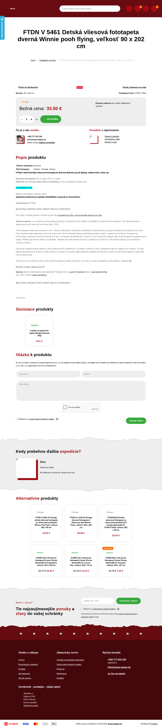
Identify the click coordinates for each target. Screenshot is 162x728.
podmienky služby (87, 617)
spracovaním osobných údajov (42, 419)
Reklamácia (61, 673)
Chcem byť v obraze (128, 601)
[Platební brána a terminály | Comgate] (30, 723)
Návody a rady (111, 142)
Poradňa (21, 669)
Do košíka (52, 119)
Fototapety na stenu (47, 60)
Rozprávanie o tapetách (28, 664)
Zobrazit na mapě (30, 705)
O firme (21, 660)
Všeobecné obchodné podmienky (70, 660)
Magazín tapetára (112, 136)
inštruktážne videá (112, 139)
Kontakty (60, 678)
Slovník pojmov (24, 678)
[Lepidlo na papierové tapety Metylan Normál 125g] (39, 318)
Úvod (33, 60)
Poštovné (60, 669)
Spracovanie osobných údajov (69, 664)
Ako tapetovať (24, 673)
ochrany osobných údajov (128, 614)
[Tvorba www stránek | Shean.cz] (153, 724)
